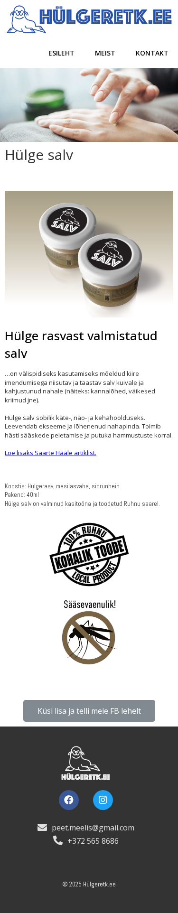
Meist (105, 52)
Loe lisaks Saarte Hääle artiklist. (50, 452)
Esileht (61, 52)
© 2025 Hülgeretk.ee (89, 884)
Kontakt (152, 52)
